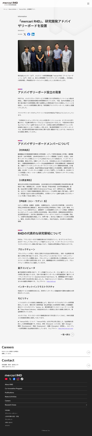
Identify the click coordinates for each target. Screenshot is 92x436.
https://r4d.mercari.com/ (65, 328)
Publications (9, 392)
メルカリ (7, 425)
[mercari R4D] (10, 3)
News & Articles (12, 9)
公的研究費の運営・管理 (12, 416)
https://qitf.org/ (51, 281)
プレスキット (8, 419)
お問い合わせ (8, 422)
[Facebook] (14, 379)
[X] (25, 34)
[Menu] (88, 3)
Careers (8, 401)
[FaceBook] (28, 34)
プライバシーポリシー (11, 413)
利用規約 (7, 410)
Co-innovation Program (13, 388)
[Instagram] (18, 379)
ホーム (5, 9)
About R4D (9, 384)
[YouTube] (6, 379)
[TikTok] (22, 379)
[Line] (33, 34)
